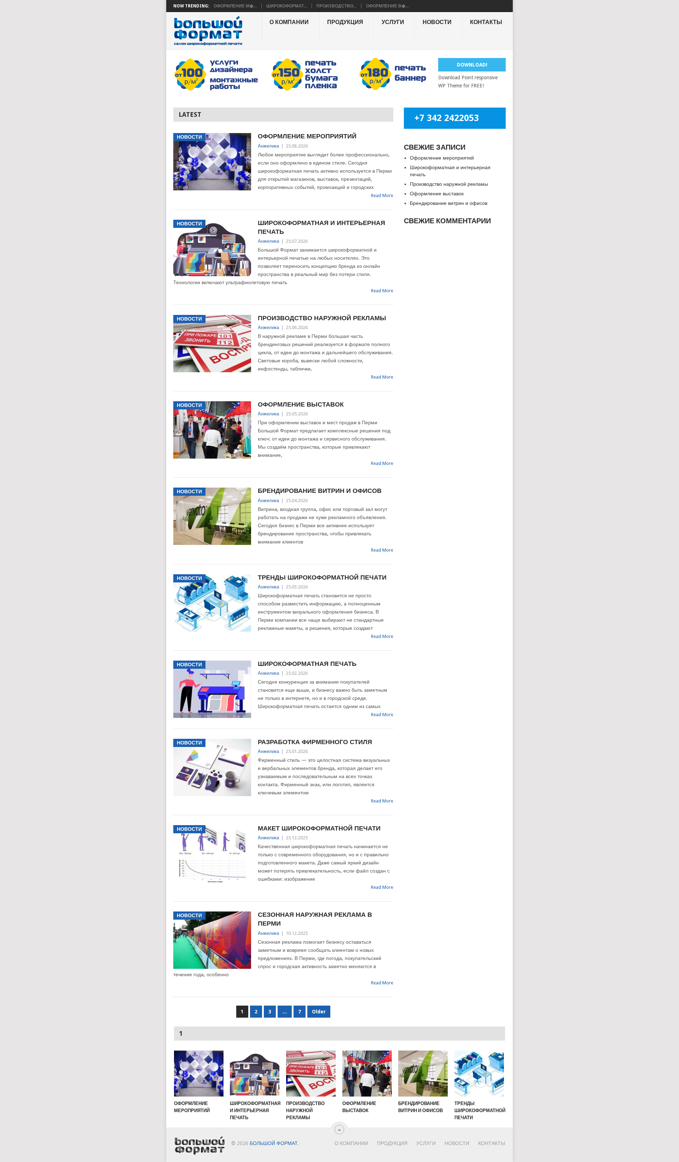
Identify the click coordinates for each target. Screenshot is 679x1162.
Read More (382, 195)
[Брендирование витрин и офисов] (423, 1074)
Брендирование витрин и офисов (320, 490)
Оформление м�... (235, 6)
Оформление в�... (387, 6)
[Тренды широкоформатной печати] (479, 1074)
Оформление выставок (301, 404)
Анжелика (268, 146)
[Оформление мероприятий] (199, 1074)
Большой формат (274, 1143)
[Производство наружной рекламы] (311, 1074)
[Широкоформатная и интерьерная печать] (254, 1074)
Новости (437, 22)
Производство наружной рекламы (322, 318)
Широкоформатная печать (307, 663)
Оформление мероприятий (307, 136)
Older (319, 1011)
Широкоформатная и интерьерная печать (321, 227)
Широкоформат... (286, 6)
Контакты (486, 22)
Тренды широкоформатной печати (322, 577)
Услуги (393, 22)
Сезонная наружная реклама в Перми (315, 919)
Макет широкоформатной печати (319, 828)
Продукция (345, 22)
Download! (472, 65)
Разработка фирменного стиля (315, 742)
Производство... (336, 6)
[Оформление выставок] (367, 1074)
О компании (289, 22)
